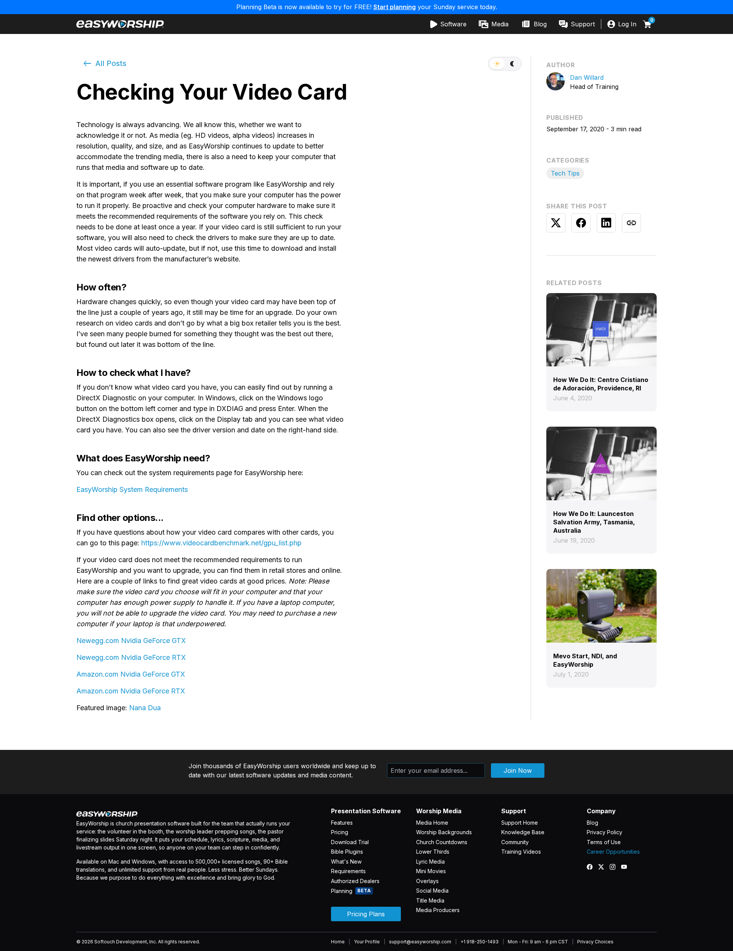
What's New (346, 861)
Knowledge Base (522, 832)
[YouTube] (627, 867)
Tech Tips (565, 173)
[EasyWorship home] (120, 24)
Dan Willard (587, 77)
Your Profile (367, 942)
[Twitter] (604, 867)
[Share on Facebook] (581, 222)
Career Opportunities (613, 851)
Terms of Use (604, 842)
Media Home (432, 822)
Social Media (432, 890)
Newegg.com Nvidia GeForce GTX (131, 641)
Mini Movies (431, 871)
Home (338, 942)
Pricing (339, 832)
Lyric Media (430, 861)
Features (342, 822)
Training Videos (521, 851)
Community (515, 842)
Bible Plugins (347, 851)
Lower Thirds (432, 851)
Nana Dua (145, 708)
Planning (351, 891)
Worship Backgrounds (444, 832)
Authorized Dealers (355, 881)
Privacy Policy (604, 832)
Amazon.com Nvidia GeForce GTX (130, 674)
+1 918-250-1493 (479, 942)
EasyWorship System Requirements (132, 489)
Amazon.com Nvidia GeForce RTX (130, 691)
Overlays (427, 881)
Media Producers (438, 910)
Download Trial (350, 842)
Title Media (430, 900)
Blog (592, 822)
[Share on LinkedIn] (606, 222)
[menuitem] (448, 24)
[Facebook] (592, 867)
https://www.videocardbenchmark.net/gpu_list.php (221, 543)
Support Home (519, 822)
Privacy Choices (595, 942)
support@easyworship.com (420, 942)
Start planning (394, 7)
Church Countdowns (441, 842)
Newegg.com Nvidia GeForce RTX (131, 657)
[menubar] (512, 24)
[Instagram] (615, 867)
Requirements (348, 871)
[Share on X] (555, 222)
